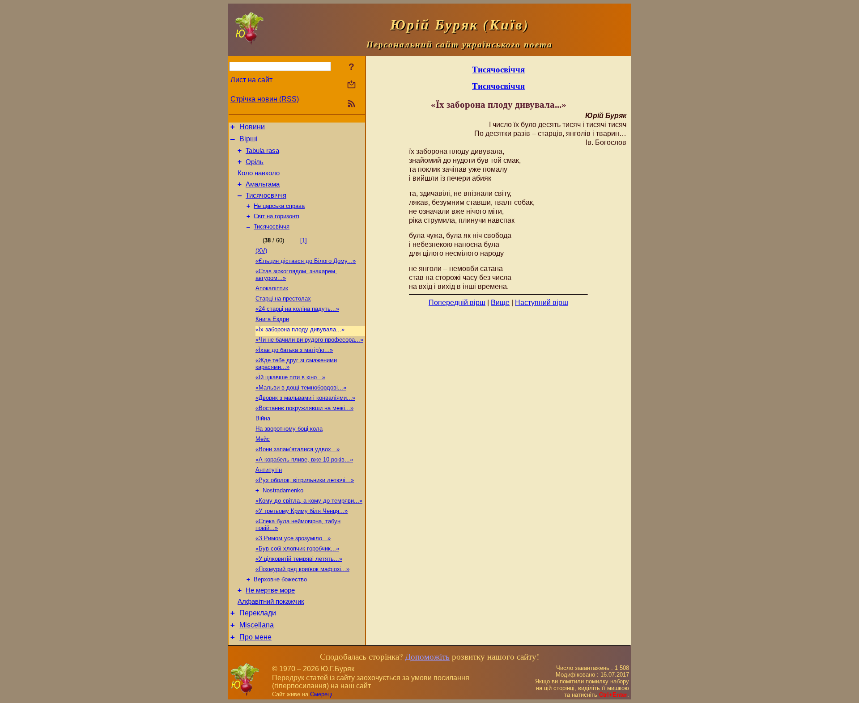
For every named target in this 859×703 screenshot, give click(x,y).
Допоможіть (427, 656)
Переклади (257, 613)
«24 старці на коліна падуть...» (297, 308)
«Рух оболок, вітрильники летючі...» (304, 480)
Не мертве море (270, 590)
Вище (500, 302)
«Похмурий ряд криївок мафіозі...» (302, 569)
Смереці (321, 694)
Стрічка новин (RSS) (264, 99)
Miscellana (256, 625)
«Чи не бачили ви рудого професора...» (309, 339)
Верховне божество (280, 579)
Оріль (255, 161)
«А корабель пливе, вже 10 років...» (304, 459)
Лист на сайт (251, 80)
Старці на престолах (283, 298)
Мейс (262, 439)
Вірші (248, 139)
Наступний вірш (541, 302)
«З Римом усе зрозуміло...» (293, 538)
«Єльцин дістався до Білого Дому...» (305, 261)
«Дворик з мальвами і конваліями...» (305, 397)
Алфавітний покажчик (271, 601)
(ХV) (261, 250)
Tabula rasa (262, 150)
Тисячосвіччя (266, 195)
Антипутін (268, 469)
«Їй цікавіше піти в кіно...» (290, 377)
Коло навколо (259, 173)
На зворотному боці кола (289, 428)
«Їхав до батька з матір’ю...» (294, 350)
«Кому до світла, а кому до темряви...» (308, 500)
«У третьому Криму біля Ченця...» (301, 511)
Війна (262, 418)
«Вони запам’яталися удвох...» (297, 449)
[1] (303, 240)
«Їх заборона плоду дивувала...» (299, 329)
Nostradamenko (283, 490)
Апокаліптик (271, 288)
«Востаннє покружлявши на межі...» (304, 408)
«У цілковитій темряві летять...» (298, 558)
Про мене (255, 637)
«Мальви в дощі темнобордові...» (300, 387)
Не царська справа (279, 206)
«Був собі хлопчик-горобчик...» (297, 548)
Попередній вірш (457, 302)
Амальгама (263, 184)
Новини (252, 127)
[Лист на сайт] (351, 85)
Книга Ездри (272, 319)
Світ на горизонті (276, 216)
